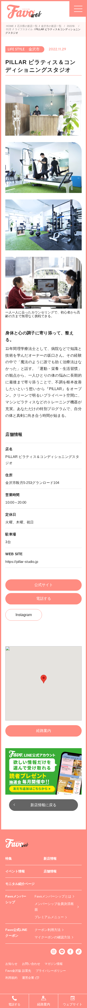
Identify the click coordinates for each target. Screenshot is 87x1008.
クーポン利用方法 (48, 930)
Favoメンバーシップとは (53, 896)
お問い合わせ (31, 964)
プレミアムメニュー (49, 917)
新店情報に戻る (43, 805)
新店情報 (50, 858)
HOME (10, 26)
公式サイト (43, 585)
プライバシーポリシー (51, 970)
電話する (43, 598)
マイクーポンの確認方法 (52, 937)
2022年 (71, 26)
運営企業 (28, 977)
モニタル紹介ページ (20, 884)
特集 (8, 858)
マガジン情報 (54, 964)
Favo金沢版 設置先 (18, 970)
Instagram (24, 615)
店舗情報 (50, 871)
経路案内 (43, 731)
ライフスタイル (24, 29)
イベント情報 (15, 871)
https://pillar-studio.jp (21, 562)
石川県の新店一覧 (27, 26)
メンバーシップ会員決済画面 (54, 906)
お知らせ (11, 964)
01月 (8, 29)
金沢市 (45, 26)
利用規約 (11, 977)
